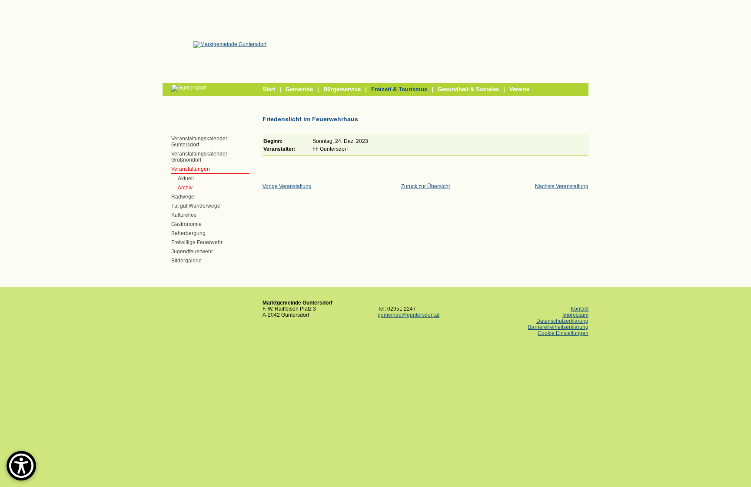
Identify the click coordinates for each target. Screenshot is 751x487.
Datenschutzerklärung (562, 321)
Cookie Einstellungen (563, 333)
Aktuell (186, 179)
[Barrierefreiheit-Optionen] (21, 465)
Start (269, 89)
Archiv (185, 188)
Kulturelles (183, 215)
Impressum (575, 315)
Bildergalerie (186, 261)
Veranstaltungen (190, 169)
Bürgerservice (342, 89)
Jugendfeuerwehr (192, 251)
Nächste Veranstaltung (561, 186)
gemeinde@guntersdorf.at (408, 315)
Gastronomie (186, 224)
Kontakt (579, 309)
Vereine (519, 89)
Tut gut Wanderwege (195, 206)
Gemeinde (299, 89)
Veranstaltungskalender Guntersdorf (199, 142)
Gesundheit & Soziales (468, 89)
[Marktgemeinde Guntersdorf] (229, 44)
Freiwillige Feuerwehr (197, 242)
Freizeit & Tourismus (399, 89)
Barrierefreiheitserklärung (558, 327)
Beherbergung (188, 233)
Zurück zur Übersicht (425, 186)
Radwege (182, 197)
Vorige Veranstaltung (287, 186)
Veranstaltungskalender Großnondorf (199, 157)
